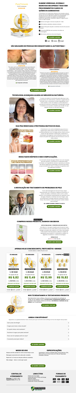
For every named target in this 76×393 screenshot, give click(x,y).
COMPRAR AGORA (13, 286)
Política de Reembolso (33, 380)
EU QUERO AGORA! (54, 37)
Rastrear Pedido (32, 378)
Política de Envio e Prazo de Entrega (37, 377)
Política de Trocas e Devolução (35, 381)
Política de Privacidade (33, 376)
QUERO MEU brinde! (54, 242)
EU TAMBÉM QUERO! (38, 90)
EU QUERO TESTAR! (48, 305)
